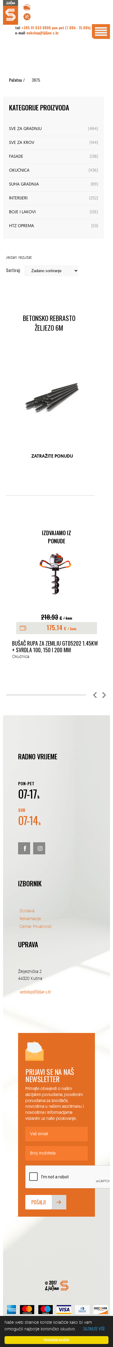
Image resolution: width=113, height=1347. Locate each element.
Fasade (16, 156)
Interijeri (18, 198)
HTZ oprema (21, 226)
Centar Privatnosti (36, 926)
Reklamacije (30, 918)
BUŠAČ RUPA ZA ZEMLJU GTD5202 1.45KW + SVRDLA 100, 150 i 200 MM (55, 646)
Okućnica (19, 170)
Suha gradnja (24, 184)
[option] (56, 605)
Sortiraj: (13, 270)
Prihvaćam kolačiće (56, 1340)
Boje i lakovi (22, 212)
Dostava (27, 910)
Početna (15, 80)
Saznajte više (94, 1328)
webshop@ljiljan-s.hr (43, 32)
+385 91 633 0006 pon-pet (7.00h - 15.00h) (55, 27)
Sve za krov (21, 143)
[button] (95, 695)
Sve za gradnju (25, 129)
